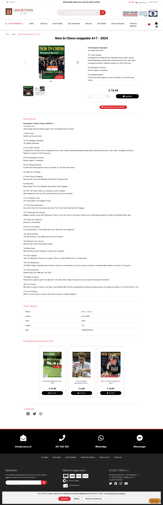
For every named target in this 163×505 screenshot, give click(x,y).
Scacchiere (57, 24)
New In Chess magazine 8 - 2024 (111, 382)
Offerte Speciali (133, 25)
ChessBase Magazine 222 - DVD (52, 382)
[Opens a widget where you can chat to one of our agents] (155, 501)
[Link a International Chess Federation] (153, 14)
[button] (78, 62)
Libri (31, 24)
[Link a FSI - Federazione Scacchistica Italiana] (143, 14)
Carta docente (74, 485)
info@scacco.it (142, 2)
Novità (14, 34)
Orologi (88, 24)
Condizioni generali (88, 457)
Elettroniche (74, 24)
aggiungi (128, 96)
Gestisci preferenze (93, 499)
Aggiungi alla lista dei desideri (114, 107)
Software (101, 24)
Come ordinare (70, 457)
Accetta (64, 499)
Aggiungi (53, 393)
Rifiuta (76, 499)
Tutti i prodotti (15, 24)
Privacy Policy (104, 457)
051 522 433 (154, 2)
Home (7, 34)
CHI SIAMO (44, 457)
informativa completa (116, 494)
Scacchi (43, 24)
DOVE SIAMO (56, 457)
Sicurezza (118, 457)
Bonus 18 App (74, 481)
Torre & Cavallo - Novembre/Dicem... (81, 382)
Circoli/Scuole (117, 24)
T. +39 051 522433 (115, 477)
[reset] (97, 12)
